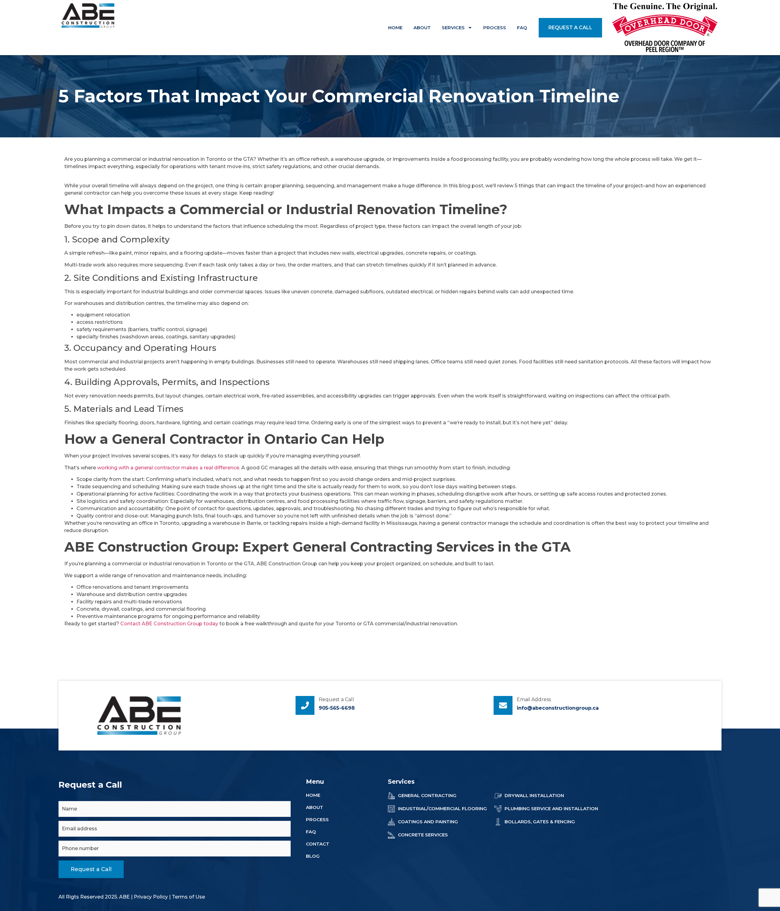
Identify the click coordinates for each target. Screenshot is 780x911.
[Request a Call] (305, 705)
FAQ (522, 27)
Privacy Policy (151, 897)
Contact (317, 844)
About (422, 27)
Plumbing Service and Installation (551, 808)
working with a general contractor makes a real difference (168, 468)
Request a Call (336, 699)
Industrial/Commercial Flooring (442, 808)
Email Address (534, 699)
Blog (313, 856)
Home (395, 27)
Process (494, 27)
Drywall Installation (534, 795)
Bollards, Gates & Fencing (540, 821)
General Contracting (427, 795)
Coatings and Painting (428, 821)
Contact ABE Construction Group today (169, 624)
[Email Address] (503, 705)
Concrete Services (423, 835)
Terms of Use (188, 897)
